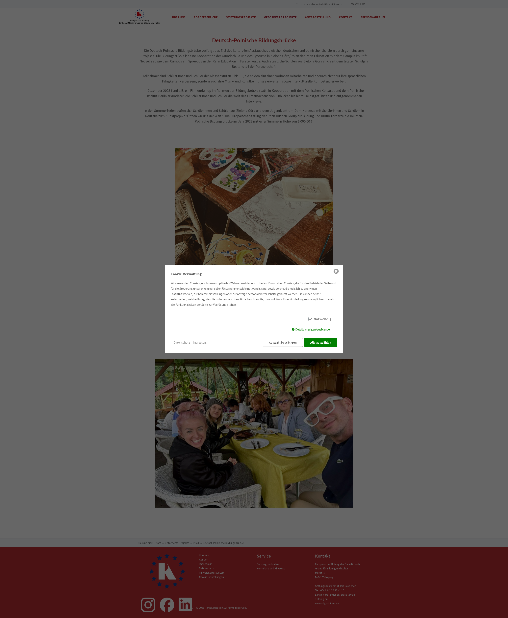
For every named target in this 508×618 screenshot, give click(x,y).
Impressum (200, 342)
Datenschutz (182, 342)
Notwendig (322, 319)
